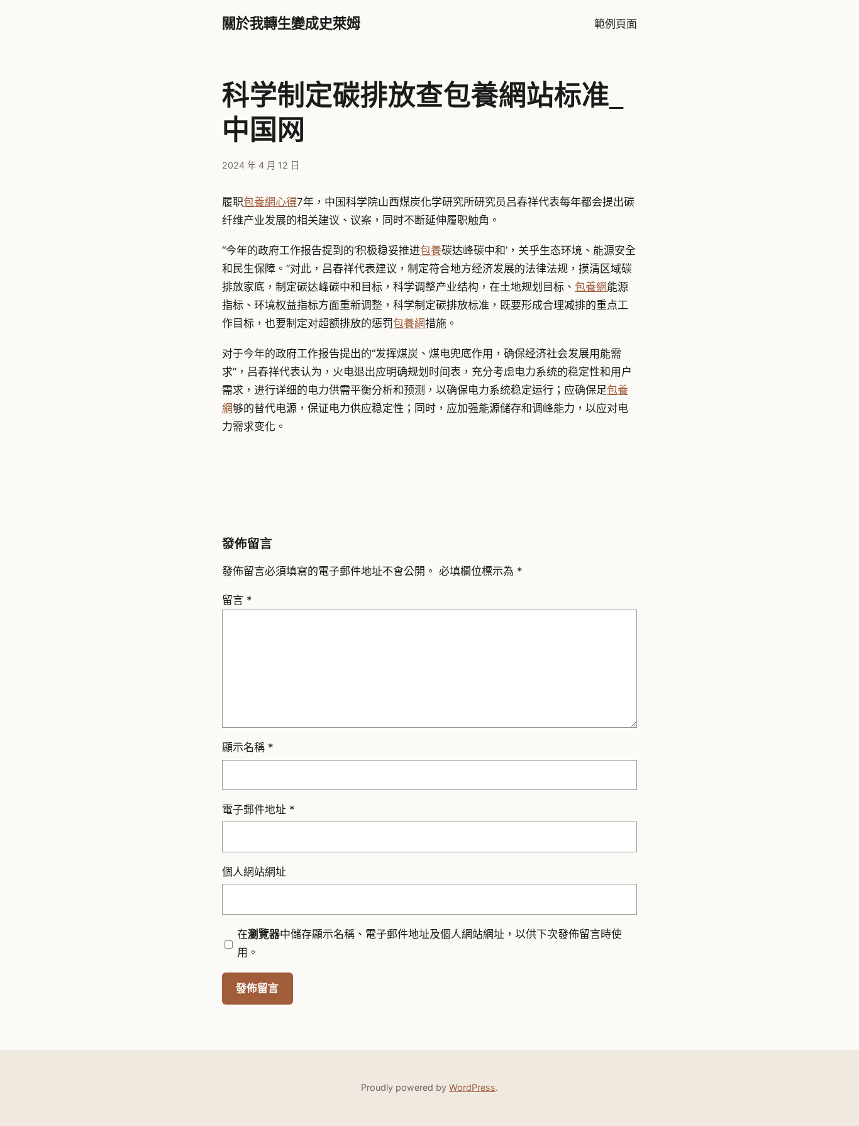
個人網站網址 (254, 872)
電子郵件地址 (258, 809)
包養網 (591, 287)
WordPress (472, 1087)
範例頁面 (615, 24)
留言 (237, 600)
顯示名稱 (248, 747)
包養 (430, 250)
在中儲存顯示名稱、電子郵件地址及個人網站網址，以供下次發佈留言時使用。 (429, 943)
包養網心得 (270, 202)
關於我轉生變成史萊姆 (291, 23)
